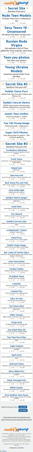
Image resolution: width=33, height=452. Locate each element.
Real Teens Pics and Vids (16, 183)
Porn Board (16, 214)
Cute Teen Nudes (16, 261)
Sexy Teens (23, 410)
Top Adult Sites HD (17, 330)
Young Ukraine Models (16, 69)
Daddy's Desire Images (16, 198)
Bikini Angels (16, 387)
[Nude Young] (16, 3)
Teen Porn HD (16, 175)
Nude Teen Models (16, 15)
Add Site (21, 448)
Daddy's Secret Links (16, 221)
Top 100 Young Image (17, 123)
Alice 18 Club (16, 298)
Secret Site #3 (17, 144)
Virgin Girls (16, 322)
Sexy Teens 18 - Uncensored (16, 29)
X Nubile (16, 284)
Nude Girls (16, 355)
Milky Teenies (16, 315)
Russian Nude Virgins (16, 43)
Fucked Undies (17, 269)
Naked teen (16, 168)
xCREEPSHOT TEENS (16, 230)
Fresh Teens (16, 159)
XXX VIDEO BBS (16, 190)
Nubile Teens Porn (16, 91)
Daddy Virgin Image (16, 245)
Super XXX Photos (16, 132)
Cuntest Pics (16, 291)
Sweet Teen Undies (16, 113)
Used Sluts (16, 206)
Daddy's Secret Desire (16, 102)
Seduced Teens (16, 364)
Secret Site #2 (17, 84)
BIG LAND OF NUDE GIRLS (16, 252)
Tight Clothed (16, 346)
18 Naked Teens (16, 276)
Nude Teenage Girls (16, 380)
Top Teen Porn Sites (16, 337)
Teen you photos (16, 57)
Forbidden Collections (16, 150)
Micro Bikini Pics (16, 371)
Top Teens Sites (16, 306)
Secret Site (16, 8)
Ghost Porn (16, 238)
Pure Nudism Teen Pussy (16, 395)
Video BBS (22, 407)
